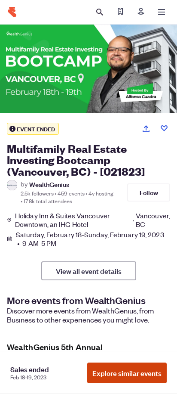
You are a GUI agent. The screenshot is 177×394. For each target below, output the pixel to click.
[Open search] (99, 12)
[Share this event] (146, 128)
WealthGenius (49, 184)
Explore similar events (127, 373)
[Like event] (164, 128)
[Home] (12, 12)
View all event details (89, 271)
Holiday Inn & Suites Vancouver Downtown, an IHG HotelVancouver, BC (92, 220)
